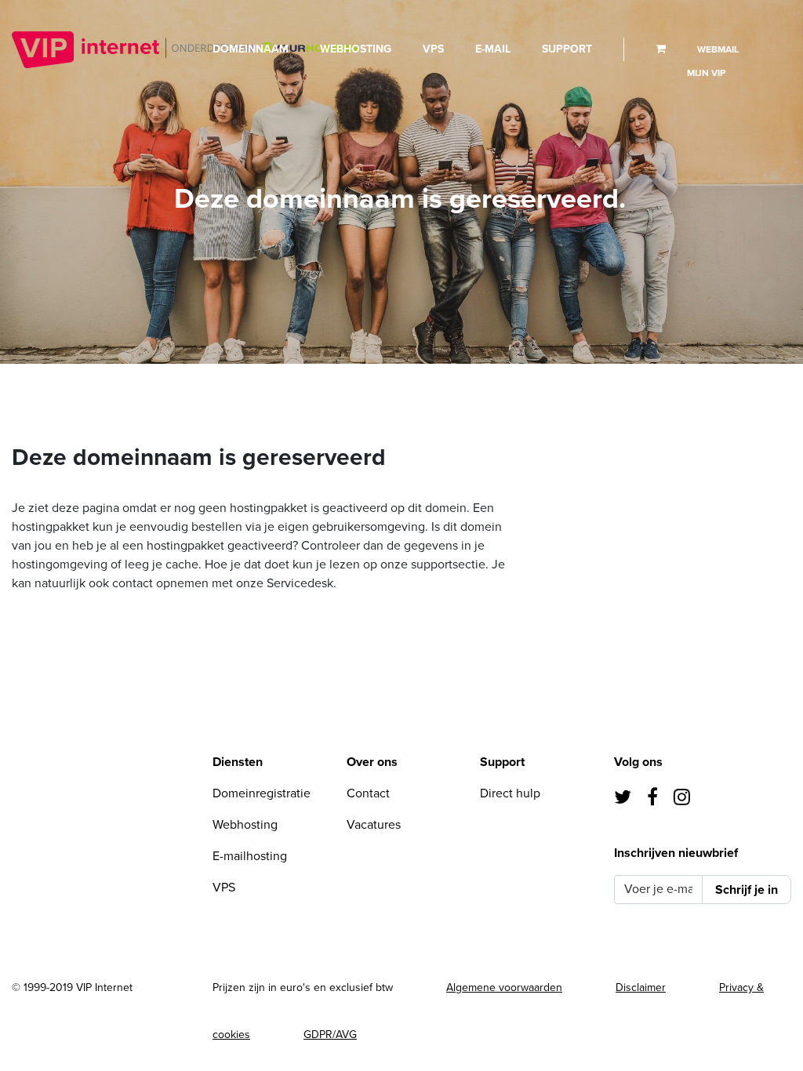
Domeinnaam (251, 49)
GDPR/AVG (330, 1034)
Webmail (718, 49)
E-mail (493, 49)
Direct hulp (510, 793)
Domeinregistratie (262, 793)
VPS (433, 49)
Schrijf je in (746, 890)
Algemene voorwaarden (504, 987)
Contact (368, 793)
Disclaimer (641, 987)
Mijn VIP (706, 72)
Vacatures (374, 825)
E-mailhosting (250, 856)
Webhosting (355, 49)
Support (567, 49)
